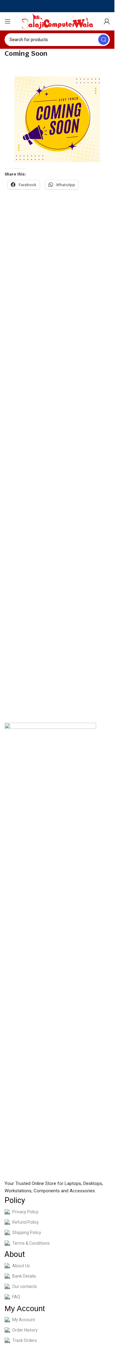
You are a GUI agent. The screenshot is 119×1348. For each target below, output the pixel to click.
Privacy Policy (25, 1211)
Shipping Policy (26, 1232)
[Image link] (50, 951)
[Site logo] (57, 21)
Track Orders (24, 1340)
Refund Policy (25, 1222)
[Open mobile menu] (8, 21)
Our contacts (24, 1286)
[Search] (103, 39)
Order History (25, 1330)
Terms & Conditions (31, 1243)
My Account (23, 1319)
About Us (21, 1265)
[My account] (107, 21)
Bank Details (24, 1276)
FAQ (16, 1296)
